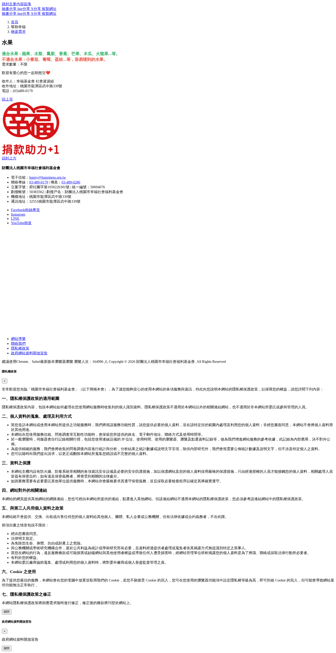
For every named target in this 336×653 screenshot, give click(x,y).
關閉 (7, 611)
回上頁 (7, 99)
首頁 (14, 22)
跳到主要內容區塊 (16, 4)
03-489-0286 (70, 182)
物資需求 (18, 32)
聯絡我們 (18, 343)
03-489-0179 (38, 182)
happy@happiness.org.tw (47, 177)
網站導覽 (18, 339)
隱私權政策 (20, 348)
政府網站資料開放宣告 (29, 353)
